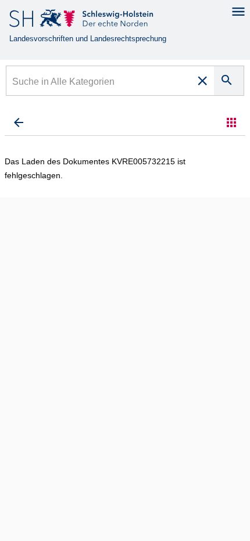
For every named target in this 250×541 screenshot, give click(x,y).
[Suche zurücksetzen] (202, 80)
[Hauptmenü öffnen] (238, 11)
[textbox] (99, 83)
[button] (231, 122)
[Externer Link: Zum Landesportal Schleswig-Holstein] (82, 20)
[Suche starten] (229, 80)
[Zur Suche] (18, 122)
